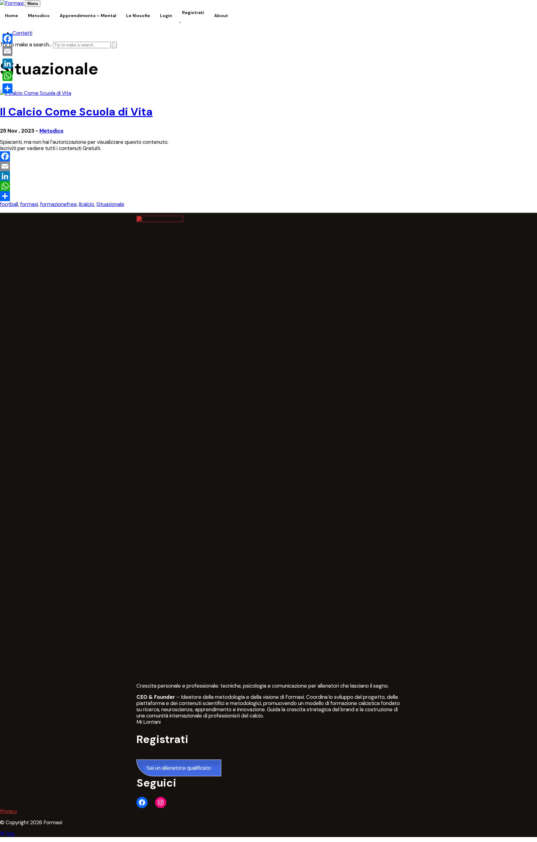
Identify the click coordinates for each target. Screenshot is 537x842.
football (9, 204)
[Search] (114, 45)
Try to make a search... (26, 44)
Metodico (51, 130)
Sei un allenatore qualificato (179, 767)
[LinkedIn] (268, 176)
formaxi (29, 204)
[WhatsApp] (268, 186)
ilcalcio (86, 204)
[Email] (268, 166)
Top (10, 833)
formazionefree (58, 204)
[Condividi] (268, 196)
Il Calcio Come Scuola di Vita (76, 112)
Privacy (8, 811)
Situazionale (110, 204)
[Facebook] (268, 156)
